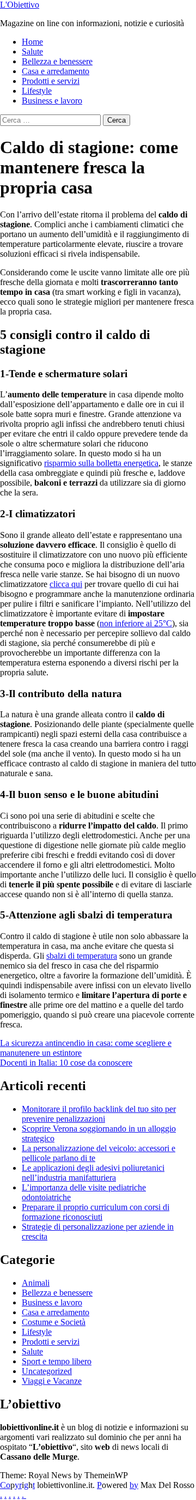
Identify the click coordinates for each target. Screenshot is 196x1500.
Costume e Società (53, 1322)
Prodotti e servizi (50, 81)
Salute (32, 51)
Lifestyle (37, 90)
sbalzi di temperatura (81, 955)
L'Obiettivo (19, 4)
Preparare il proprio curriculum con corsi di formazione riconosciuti (95, 1211)
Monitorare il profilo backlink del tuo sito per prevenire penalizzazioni (99, 1113)
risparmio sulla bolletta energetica (101, 463)
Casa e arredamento (55, 71)
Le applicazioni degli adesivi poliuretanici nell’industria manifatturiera (93, 1172)
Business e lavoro (52, 100)
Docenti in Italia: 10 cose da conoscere (66, 1062)
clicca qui (66, 584)
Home (32, 41)
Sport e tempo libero (56, 1361)
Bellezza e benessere (57, 61)
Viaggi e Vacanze (52, 1381)
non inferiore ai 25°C (136, 623)
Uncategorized (47, 1371)
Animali (36, 1282)
